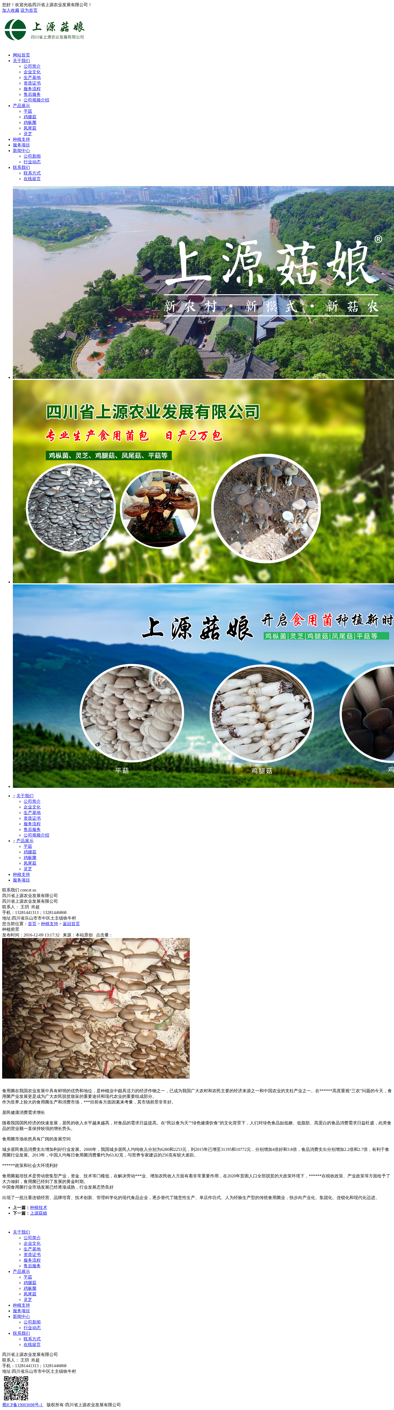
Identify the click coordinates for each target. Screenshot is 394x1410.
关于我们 (21, 60)
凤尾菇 (30, 863)
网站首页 (21, 55)
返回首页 (71, 923)
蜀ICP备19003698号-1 (22, 1405)
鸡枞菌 (30, 857)
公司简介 (32, 801)
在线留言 (32, 1344)
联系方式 (32, 1339)
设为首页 (29, 10)
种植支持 (21, 139)
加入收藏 (10, 10)
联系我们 (21, 167)
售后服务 (32, 829)
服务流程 (32, 824)
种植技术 (38, 1207)
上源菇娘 (38, 1213)
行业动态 (32, 1327)
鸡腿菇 (30, 852)
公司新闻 (32, 1322)
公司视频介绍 (36, 835)
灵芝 (28, 869)
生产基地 (32, 812)
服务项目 (21, 145)
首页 (32, 923)
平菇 (28, 846)
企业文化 (32, 807)
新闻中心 (21, 150)
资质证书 (32, 818)
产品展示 (21, 105)
